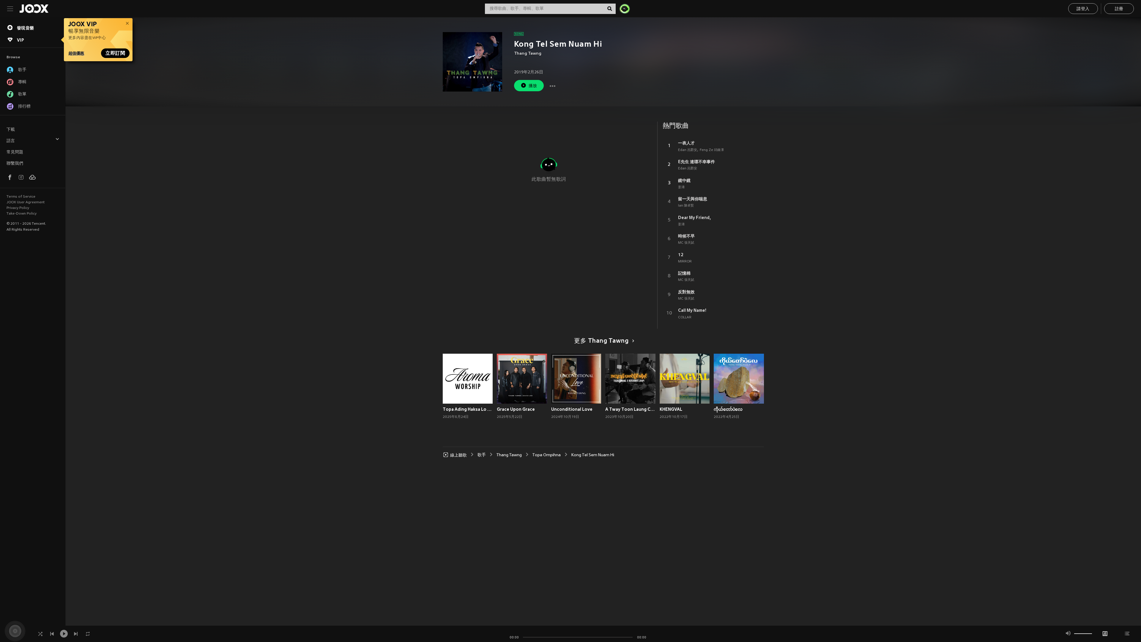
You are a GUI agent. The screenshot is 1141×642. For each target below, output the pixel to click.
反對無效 (686, 291)
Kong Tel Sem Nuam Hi (592, 455)
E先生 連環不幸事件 (696, 161)
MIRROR (685, 261)
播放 (533, 86)
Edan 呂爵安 (687, 150)
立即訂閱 (115, 53)
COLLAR (684, 317)
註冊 (1119, 9)
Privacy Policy (18, 208)
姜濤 (681, 187)
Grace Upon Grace (516, 409)
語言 (11, 141)
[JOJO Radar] (625, 9)
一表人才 (686, 143)
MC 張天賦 (686, 243)
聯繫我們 (15, 163)
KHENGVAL (671, 409)
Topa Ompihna (546, 455)
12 (680, 254)
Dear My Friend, (694, 217)
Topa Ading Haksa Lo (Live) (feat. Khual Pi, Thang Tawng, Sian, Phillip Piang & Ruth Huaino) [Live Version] (468, 409)
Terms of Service (21, 197)
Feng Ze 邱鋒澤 (712, 150)
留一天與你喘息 (692, 198)
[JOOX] (34, 8)
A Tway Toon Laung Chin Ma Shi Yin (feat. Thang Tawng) (630, 409)
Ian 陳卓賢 (686, 205)
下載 (11, 130)
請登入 (1083, 9)
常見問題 (15, 152)
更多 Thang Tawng (601, 341)
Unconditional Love (571, 409)
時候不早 (686, 236)
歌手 (481, 455)
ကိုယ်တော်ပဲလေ (728, 409)
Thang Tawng (527, 53)
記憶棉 (684, 273)
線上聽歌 (458, 455)
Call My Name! (692, 310)
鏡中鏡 (684, 180)
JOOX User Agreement (26, 202)
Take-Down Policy (22, 214)
